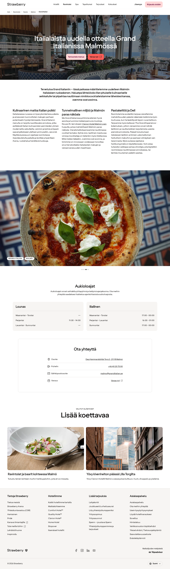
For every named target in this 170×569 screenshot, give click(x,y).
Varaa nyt (115, 380)
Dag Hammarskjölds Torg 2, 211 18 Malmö (104, 359)
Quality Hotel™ (55, 514)
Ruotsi (25, 12)
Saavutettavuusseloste (140, 534)
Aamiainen (12, 514)
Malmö (33, 12)
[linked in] (88, 550)
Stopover (52, 526)
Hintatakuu (135, 522)
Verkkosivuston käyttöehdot (143, 526)
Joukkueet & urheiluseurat (101, 506)
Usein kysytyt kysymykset (141, 510)
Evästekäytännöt (137, 538)
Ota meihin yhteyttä (139, 506)
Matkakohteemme (56, 506)
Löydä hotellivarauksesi (141, 514)
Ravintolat (16, 12)
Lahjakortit (94, 502)
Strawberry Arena (15, 506)
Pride (9, 518)
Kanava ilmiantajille (16, 522)
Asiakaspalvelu (137, 502)
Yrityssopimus (95, 514)
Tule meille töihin (15, 526)
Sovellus (134, 518)
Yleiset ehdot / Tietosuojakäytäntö (145, 530)
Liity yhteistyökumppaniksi (101, 510)
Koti (8, 12)
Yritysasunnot (95, 518)
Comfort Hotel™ (55, 510)
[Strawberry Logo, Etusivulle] (16, 4)
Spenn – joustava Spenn (100, 522)
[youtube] (94, 550)
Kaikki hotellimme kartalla (60, 502)
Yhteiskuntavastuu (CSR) (18, 510)
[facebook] (76, 550)
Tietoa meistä (13, 502)
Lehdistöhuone (14, 530)
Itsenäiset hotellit (56, 530)
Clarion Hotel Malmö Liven (94, 124)
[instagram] (82, 550)
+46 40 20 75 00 (115, 366)
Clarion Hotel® (54, 518)
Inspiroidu (12, 534)
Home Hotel (53, 522)
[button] (82, 269)
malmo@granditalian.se (112, 373)
